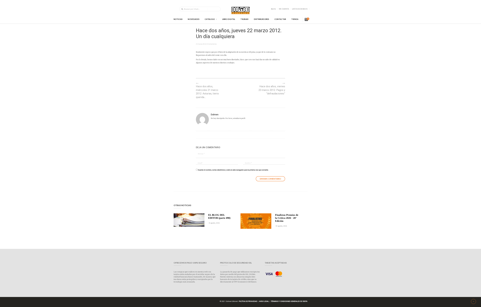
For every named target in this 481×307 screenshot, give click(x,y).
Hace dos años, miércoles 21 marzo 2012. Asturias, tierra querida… (207, 92)
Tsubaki (244, 19)
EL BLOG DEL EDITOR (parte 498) (219, 216)
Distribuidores (261, 19)
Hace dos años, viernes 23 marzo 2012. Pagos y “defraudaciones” (272, 90)
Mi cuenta (284, 9)
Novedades (193, 19)
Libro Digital (228, 19)
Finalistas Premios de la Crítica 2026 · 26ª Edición (286, 217)
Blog (273, 9)
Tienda (294, 19)
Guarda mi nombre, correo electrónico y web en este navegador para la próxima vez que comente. (233, 170)
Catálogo (210, 19)
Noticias (178, 19)
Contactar (280, 19)
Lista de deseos (300, 9)
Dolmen (214, 114)
